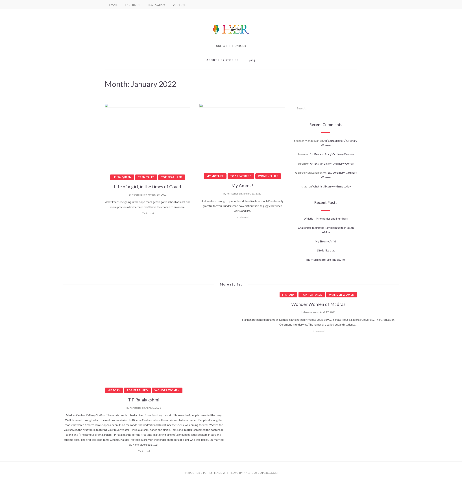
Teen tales (146, 177)
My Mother (215, 176)
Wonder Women (167, 390)
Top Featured (171, 177)
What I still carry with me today (331, 186)
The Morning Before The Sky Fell (325, 259)
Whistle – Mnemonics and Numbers (326, 218)
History (114, 390)
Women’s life (268, 176)
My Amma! (242, 185)
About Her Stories (222, 59)
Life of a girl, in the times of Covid (147, 186)
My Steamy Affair (326, 241)
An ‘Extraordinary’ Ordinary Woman (332, 154)
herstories (138, 194)
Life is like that (326, 250)
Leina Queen (122, 177)
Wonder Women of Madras (318, 304)
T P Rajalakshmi (143, 399)
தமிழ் (252, 59)
